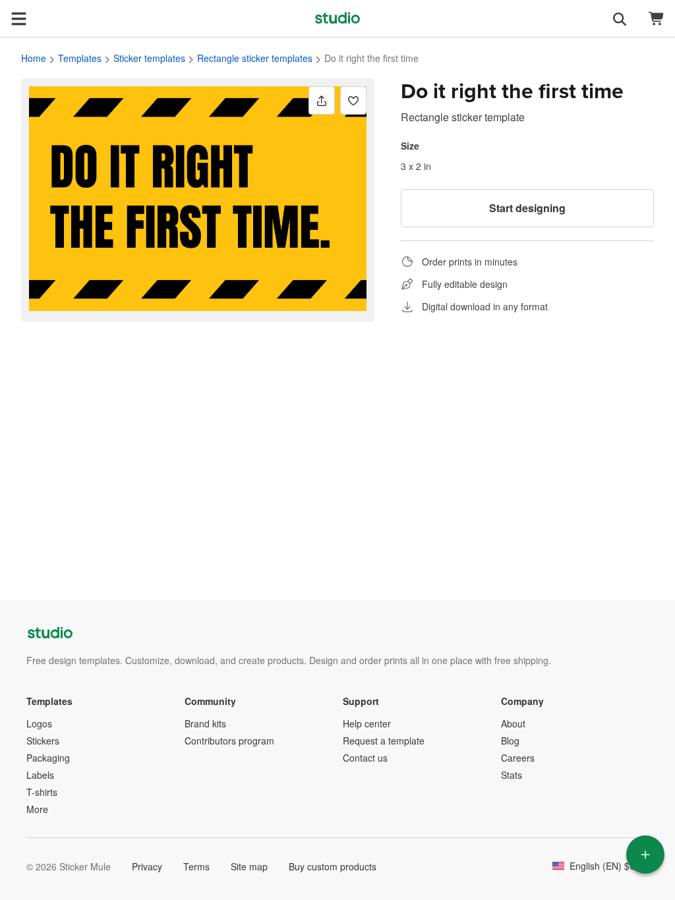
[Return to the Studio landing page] (337, 18)
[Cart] (656, 19)
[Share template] (321, 100)
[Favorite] (353, 100)
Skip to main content (10, 10)
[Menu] (18, 18)
